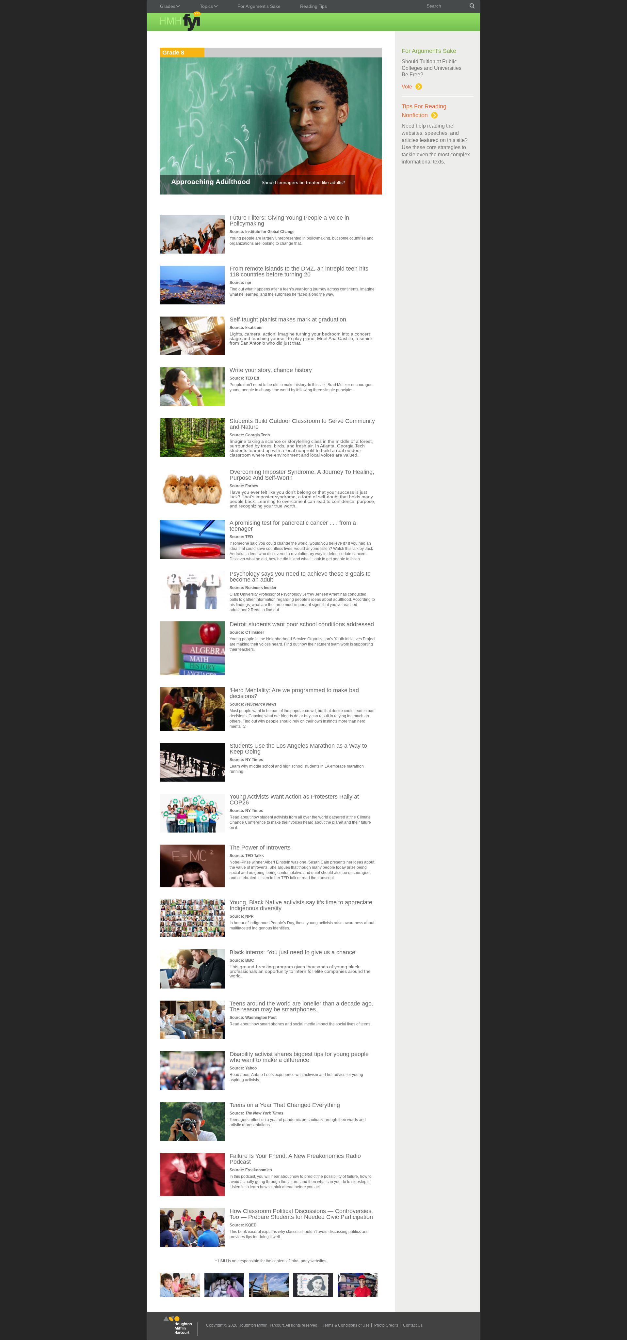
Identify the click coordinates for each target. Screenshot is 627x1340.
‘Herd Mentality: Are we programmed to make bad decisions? (294, 693)
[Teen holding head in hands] (192, 1194)
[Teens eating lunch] (192, 729)
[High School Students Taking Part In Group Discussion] (192, 1245)
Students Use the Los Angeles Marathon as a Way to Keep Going (298, 748)
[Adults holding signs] (192, 607)
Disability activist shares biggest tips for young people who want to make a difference (299, 1057)
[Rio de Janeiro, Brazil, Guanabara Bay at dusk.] (192, 302)
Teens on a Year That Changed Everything (285, 1105)
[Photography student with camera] (192, 1139)
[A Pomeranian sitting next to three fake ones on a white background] (192, 506)
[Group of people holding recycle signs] (192, 831)
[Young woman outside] (192, 404)
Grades (166, 7)
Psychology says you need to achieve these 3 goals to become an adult (300, 576)
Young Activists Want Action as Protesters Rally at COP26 (294, 799)
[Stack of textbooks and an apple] (192, 673)
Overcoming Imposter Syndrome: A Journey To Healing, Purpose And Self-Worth (302, 475)
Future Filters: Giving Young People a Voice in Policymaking (289, 220)
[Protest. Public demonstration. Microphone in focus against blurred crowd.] (192, 1088)
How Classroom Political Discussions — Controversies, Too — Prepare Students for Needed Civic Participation (301, 1214)
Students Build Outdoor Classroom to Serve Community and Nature (302, 424)
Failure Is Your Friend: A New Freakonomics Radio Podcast (295, 1159)
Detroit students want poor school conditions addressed (302, 624)
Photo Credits (386, 1325)
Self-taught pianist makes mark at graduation (288, 319)
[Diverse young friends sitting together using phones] (192, 1037)
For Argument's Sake (429, 51)
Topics (205, 7)
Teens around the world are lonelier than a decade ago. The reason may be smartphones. (301, 1006)
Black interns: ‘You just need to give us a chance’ (293, 952)
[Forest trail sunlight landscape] (192, 455)
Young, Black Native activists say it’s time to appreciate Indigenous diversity (301, 905)
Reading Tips (313, 6)
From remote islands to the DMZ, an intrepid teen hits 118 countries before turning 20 (299, 271)
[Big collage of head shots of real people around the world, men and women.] (192, 935)
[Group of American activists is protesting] (192, 252)
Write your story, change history (271, 370)
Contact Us (413, 1325)
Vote (407, 86)
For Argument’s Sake (258, 6)
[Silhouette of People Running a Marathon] (192, 780)
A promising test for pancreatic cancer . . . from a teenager (293, 526)
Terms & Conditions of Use (346, 1325)
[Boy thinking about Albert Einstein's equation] (192, 885)
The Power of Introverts (260, 847)
